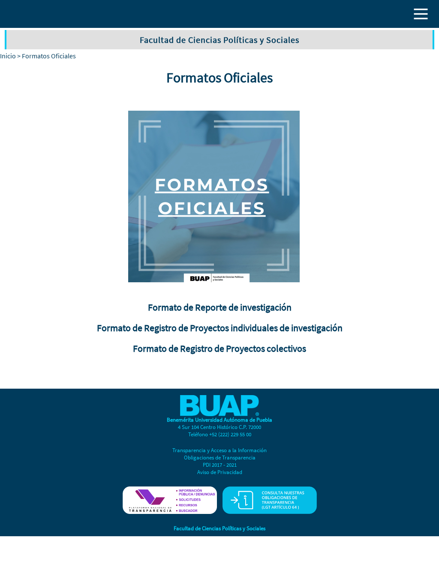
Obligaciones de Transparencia (220, 457)
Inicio (8, 55)
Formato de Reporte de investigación (220, 307)
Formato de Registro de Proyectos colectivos (219, 348)
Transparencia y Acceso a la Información (219, 450)
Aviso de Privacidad (219, 472)
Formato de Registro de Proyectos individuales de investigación (220, 328)
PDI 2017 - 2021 (220, 464)
